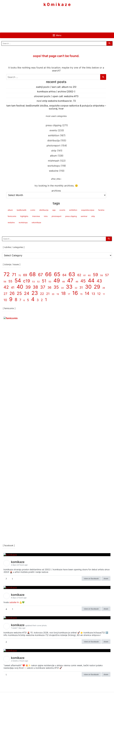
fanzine (101, 210)
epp (54, 210)
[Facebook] (48, 16)
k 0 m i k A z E (57, 4)
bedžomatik (21, 210)
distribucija (53, 140)
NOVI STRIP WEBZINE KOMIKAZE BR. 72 (56, 100)
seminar (84, 216)
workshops (54, 165)
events (53, 130)
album (53, 155)
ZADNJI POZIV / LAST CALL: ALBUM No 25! (56, 86)
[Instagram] (57, 16)
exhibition (53, 135)
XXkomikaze (36, 222)
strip (53, 150)
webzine (53, 170)
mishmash (53, 160)
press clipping (53, 125)
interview (36, 216)
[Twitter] (65, 16)
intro (46, 216)
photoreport (53, 145)
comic (32, 210)
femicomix (12, 216)
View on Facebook (91, 578)
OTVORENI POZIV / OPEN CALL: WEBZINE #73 (56, 96)
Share (106, 578)
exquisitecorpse (87, 210)
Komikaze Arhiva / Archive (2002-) (56, 91)
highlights (24, 216)
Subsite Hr (14, 602)
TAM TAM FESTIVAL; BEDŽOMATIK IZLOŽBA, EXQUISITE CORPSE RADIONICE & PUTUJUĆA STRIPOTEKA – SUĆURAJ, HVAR (56, 107)
